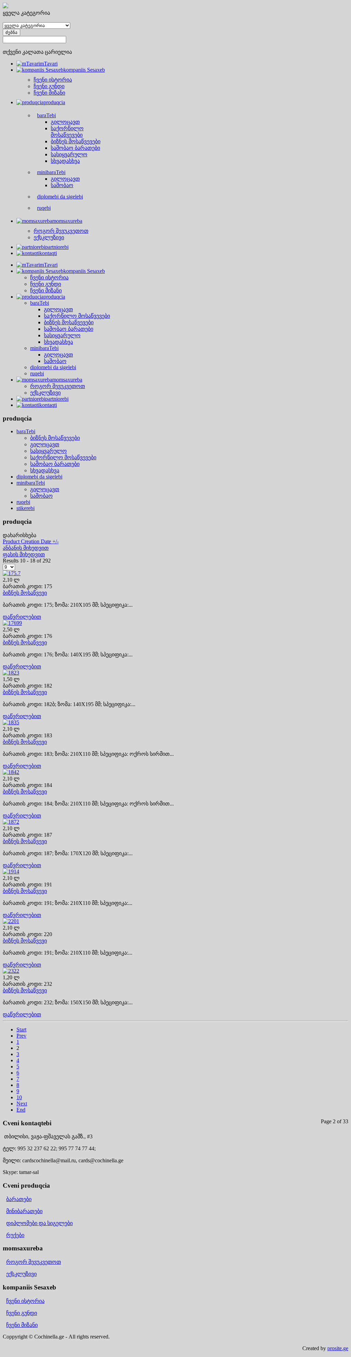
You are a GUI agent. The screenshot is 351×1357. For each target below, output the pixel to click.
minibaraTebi (30, 483)
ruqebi (23, 502)
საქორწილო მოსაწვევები (63, 457)
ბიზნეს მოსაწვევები (55, 438)
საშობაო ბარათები (55, 464)
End (20, 1110)
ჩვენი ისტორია (25, 1301)
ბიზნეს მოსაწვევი (25, 593)
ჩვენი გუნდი (21, 1313)
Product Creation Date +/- (31, 541)
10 (19, 1097)
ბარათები (19, 1199)
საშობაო (41, 496)
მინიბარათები (24, 1211)
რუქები (15, 1235)
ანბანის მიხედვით (26, 548)
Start (21, 1029)
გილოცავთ (44, 444)
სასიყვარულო (48, 451)
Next (21, 1103)
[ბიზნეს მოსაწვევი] (12, 573)
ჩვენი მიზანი (22, 1325)
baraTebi (25, 431)
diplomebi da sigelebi (39, 477)
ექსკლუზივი (21, 1274)
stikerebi (25, 508)
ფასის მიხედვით (24, 554)
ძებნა (11, 32)
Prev (21, 1036)
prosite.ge (337, 1348)
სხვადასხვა (44, 470)
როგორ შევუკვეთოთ (33, 1262)
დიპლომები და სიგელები (39, 1223)
